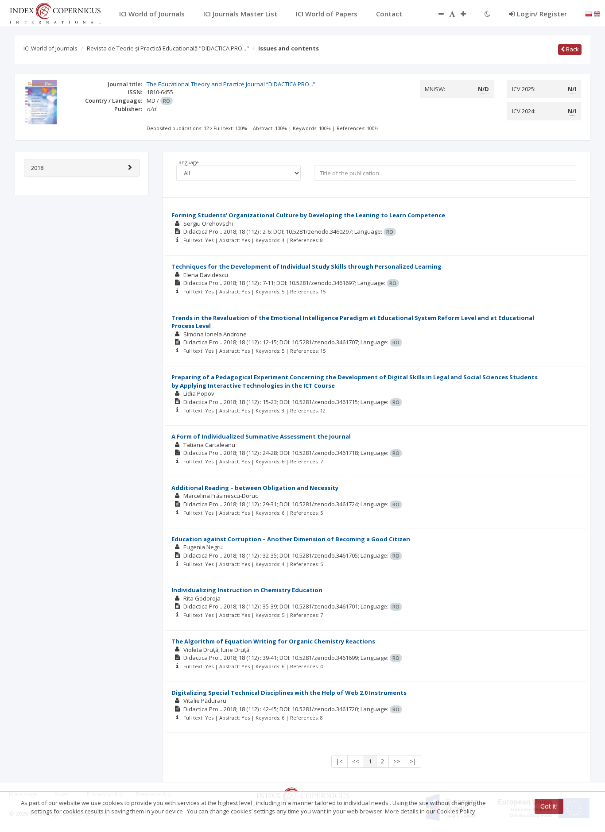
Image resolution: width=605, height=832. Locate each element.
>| (413, 761)
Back (572, 49)
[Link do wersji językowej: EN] (597, 13)
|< (339, 761)
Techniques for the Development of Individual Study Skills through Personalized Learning (306, 266)
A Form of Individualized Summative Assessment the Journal (261, 436)
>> (396, 761)
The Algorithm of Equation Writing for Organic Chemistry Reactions (273, 641)
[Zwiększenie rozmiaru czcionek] (467, 13)
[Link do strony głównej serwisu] (55, 12)
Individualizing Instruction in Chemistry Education (246, 590)
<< (355, 761)
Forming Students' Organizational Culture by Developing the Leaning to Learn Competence (308, 215)
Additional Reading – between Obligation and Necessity (254, 488)
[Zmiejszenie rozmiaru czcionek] (436, 13)
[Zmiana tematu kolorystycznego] (487, 13)
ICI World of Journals (50, 48)
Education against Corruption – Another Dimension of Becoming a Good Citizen (290, 539)
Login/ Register (542, 13)
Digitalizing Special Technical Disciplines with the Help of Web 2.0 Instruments (289, 693)
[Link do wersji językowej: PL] (588, 13)
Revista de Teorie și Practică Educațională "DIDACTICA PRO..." (168, 48)
